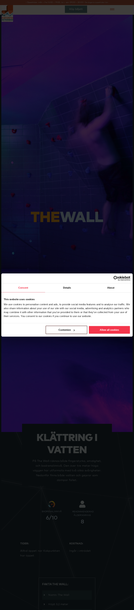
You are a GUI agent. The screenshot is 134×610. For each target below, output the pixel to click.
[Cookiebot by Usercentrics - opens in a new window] (116, 278)
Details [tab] (67, 287)
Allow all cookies (109, 329)
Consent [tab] (23, 287)
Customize (65, 329)
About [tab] (110, 287)
